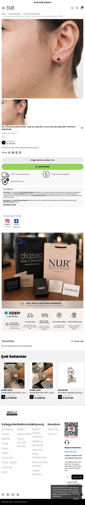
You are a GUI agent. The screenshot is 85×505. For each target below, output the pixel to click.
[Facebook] (3, 494)
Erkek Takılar (9, 462)
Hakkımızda (24, 434)
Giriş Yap (53, 429)
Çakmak (7, 467)
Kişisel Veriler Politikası (37, 433)
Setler (5, 453)
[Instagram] (8, 494)
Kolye (5, 443)
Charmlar (8, 458)
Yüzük (5, 434)
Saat (4, 472)
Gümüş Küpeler (14, 14)
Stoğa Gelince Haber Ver (42, 160)
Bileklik (6, 438)
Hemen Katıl (77, 477)
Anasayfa (8, 429)
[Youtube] (13, 494)
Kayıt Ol (52, 434)
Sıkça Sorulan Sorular (22, 442)
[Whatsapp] (18, 494)
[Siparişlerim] (77, 8)
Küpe (4, 14)
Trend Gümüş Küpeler (31, 14)
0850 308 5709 (71, 451)
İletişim (21, 429)
